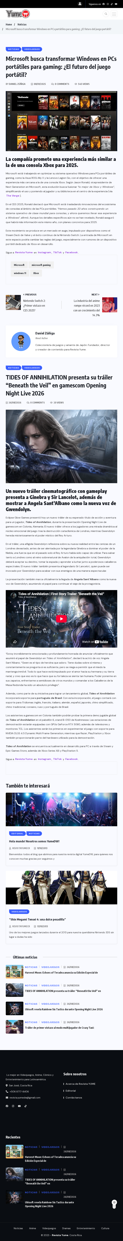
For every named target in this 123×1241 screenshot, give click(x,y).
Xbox (36, 273)
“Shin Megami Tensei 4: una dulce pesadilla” (37, 919)
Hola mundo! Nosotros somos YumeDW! (34, 841)
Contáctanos (74, 1097)
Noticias (22, 24)
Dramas (66, 1228)
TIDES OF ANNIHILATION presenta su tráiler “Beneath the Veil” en (63, 991)
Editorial (71, 1090)
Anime (32, 1228)
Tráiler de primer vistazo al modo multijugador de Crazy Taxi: (59, 1027)
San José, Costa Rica (20, 1085)
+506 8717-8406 (19, 1091)
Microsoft (19, 264)
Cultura (105, 1228)
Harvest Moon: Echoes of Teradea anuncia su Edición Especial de (61, 972)
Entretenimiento (86, 1228)
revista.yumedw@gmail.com (24, 1097)
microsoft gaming (41, 264)
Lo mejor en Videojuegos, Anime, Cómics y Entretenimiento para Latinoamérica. (29, 1077)
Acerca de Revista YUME (80, 1084)
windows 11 (20, 273)
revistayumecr (21, 848)
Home (9, 24)
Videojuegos (49, 1228)
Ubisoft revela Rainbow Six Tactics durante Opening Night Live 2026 (64, 1009)
